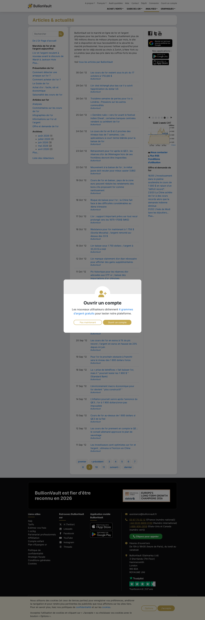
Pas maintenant (88, 322)
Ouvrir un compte (117, 322)
